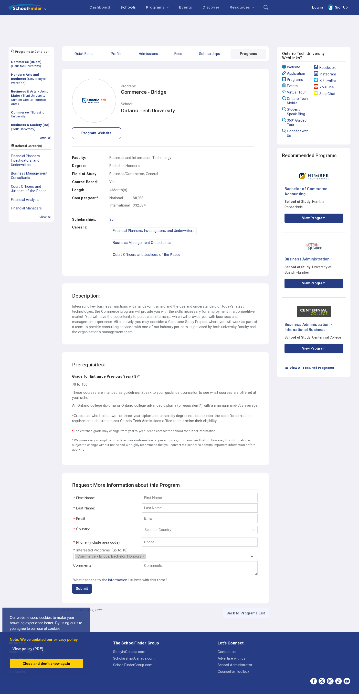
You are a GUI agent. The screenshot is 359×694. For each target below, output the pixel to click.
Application (296, 73)
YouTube (326, 87)
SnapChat (327, 94)
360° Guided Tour (296, 122)
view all (45, 137)
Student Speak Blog (296, 111)
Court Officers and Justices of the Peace (28, 189)
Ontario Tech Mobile (297, 100)
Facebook (327, 67)
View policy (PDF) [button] (27, 649)
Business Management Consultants (29, 175)
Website (293, 67)
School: (127, 104)
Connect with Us (297, 133)
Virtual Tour (296, 92)
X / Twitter (328, 80)
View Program (314, 218)
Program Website (96, 133)
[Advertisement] (179, 28)
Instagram (327, 74)
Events (292, 86)
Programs (295, 79)
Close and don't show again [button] (46, 663)
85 (111, 219)
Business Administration (307, 259)
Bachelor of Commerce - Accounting (307, 191)
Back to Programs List (245, 613)
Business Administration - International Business (308, 327)
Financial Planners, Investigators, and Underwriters (26, 160)
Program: (128, 86)
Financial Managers (26, 208)
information (117, 580)
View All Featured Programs (309, 368)
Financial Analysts (25, 200)
